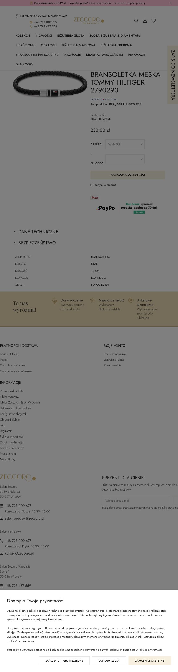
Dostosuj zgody (109, 661)
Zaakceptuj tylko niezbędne (64, 661)
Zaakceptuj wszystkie (150, 661)
